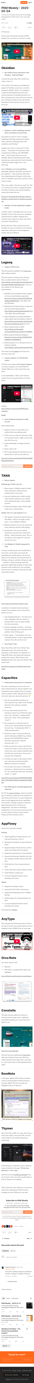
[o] (17, 1152)
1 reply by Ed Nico (12, 1281)
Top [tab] (3, 1298)
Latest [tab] (8, 1298)
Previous (6, 1238)
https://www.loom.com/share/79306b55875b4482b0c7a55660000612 (18, 338)
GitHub (14, 910)
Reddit (3, 415)
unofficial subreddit (20, 1175)
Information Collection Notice (18, 1218)
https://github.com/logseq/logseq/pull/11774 (19, 311)
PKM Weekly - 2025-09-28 (11, 1316)
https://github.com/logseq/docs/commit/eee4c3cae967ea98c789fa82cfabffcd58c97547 (17, 283)
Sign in (30, 2)
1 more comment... (6, 1289)
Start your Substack (12, 1375)
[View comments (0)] (10, 1342)
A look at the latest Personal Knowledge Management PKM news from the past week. (12, 1306)
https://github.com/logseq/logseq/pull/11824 (19, 347)
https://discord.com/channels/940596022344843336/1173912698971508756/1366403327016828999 (16, 780)
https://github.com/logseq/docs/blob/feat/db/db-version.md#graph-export (18, 322)
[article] (17, 1307)
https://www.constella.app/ (9, 1051)
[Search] (31, 1298)
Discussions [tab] (15, 1298)
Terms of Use (25, 1216)
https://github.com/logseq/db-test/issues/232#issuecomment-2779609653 (18, 330)
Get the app (25, 1375)
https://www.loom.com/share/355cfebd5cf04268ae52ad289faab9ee (18, 299)
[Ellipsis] (31, 1267)
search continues (14, 793)
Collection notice (27, 1370)
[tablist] (8, 1251)
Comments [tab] (5, 1251)
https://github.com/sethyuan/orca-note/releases (16, 976)
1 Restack (20, 1226)
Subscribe (24, 2)
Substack (8, 1379)
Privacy (14, 1370)
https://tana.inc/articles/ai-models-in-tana (14, 604)
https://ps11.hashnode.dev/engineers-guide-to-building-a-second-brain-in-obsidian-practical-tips (16, 199)
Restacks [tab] (12, 1251)
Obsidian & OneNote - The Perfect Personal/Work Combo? (10, 1331)
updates (16, 351)
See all (5, 1346)
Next (28, 1238)
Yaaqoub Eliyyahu (10, 1267)
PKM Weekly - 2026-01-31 (11, 1303)
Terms (19, 1370)
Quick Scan (26, 1055)
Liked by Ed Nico (11, 1269)
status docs (27, 271)
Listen (30, 23)
